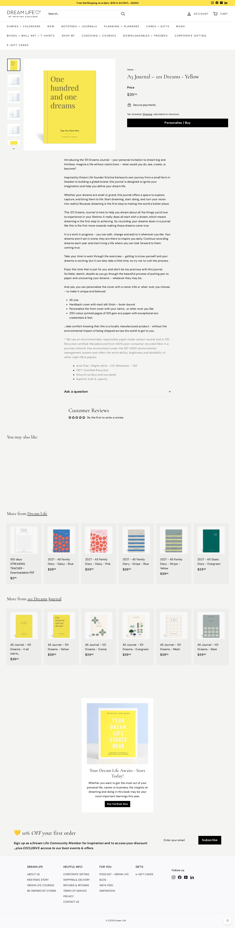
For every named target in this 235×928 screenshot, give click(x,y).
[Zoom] (69, 105)
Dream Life (37, 513)
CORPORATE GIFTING (191, 35)
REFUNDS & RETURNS (76, 885)
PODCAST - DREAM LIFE (114, 874)
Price (130, 87)
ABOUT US (33, 874)
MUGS (180, 26)
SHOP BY (68, 35)
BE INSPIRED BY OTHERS (41, 891)
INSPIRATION (107, 891)
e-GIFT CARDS (18, 45)
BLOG (102, 880)
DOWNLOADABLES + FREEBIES (145, 35)
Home (130, 69)
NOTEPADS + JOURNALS (79, 26)
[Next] (14, 148)
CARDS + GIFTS (157, 26)
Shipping (147, 114)
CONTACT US (71, 902)
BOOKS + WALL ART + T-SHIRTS (31, 35)
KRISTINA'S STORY (38, 880)
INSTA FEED (106, 885)
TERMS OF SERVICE (75, 891)
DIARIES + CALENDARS (24, 26)
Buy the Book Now (117, 803)
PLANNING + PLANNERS (121, 26)
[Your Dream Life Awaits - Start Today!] (117, 733)
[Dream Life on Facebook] (179, 877)
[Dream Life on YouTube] (186, 877)
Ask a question (76, 391)
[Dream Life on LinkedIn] (192, 877)
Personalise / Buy (177, 123)
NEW (50, 26)
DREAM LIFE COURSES (40, 885)
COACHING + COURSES (99, 35)
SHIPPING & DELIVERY (76, 880)
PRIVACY (68, 896)
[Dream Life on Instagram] (173, 877)
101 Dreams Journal (44, 599)
